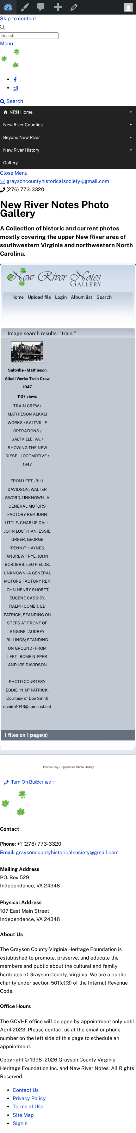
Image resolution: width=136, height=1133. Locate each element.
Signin (20, 1123)
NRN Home (21, 112)
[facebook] (15, 79)
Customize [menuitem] (24, 7)
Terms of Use (28, 1107)
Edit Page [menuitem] (74, 7)
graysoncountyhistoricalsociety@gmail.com (59, 852)
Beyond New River (21, 137)
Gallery (10, 162)
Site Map (23, 1115)
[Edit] (51, 782)
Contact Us (26, 1090)
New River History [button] (21, 150)
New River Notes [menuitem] (8, 7)
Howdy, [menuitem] (128, 7)
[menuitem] (41, 7)
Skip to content (18, 19)
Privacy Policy (29, 1098)
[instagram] (15, 88)
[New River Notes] (47, 66)
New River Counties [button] (23, 124)
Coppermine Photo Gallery (76, 767)
